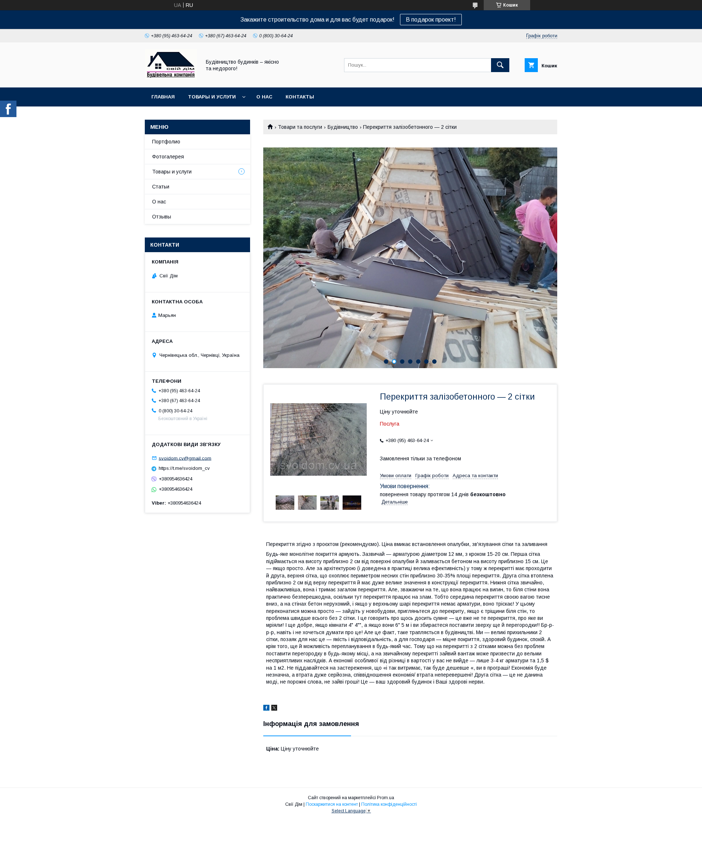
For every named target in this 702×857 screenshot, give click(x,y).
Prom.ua (385, 797)
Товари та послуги (300, 127)
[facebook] (266, 709)
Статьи (160, 187)
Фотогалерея (168, 157)
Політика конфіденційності (389, 804)
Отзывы (161, 217)
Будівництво (343, 127)
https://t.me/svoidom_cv (184, 468)
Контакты (300, 97)
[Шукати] (500, 65)
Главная (163, 97)
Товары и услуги (212, 97)
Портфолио (166, 142)
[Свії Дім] (171, 78)
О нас (264, 97)
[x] (274, 709)
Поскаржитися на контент (332, 804)
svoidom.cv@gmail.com (185, 458)
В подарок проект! (431, 19)
